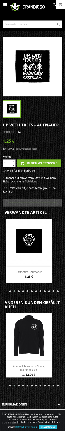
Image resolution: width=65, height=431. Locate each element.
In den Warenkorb (39, 163)
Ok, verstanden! (48, 427)
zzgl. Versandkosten (27, 148)
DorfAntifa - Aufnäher (29, 272)
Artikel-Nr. (9, 131)
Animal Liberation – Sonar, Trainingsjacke (29, 367)
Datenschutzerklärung (26, 427)
